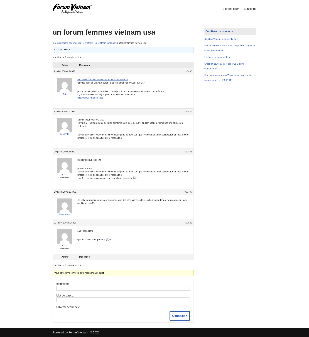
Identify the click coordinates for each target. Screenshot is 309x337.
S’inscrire (250, 8)
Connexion (179, 315)
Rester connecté (69, 307)
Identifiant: (62, 283)
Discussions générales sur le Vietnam (75, 43)
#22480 (188, 192)
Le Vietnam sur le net (105, 43)
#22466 (188, 151)
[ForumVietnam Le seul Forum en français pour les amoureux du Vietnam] (75, 8)
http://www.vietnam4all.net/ (90, 98)
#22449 (188, 111)
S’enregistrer (230, 8)
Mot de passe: (65, 295)
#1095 (189, 71)
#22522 (188, 223)
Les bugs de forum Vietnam (217, 57)
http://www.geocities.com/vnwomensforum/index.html (102, 79)
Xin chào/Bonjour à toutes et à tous (221, 39)
